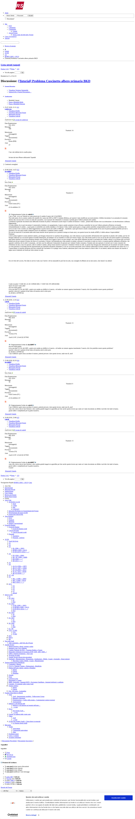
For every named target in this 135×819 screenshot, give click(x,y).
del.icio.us (10, 754)
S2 (13, 600)
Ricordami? (10, 19)
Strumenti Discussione (10, 86)
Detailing (15, 673)
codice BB (9, 777)
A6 (10, 564)
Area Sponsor (9, 516)
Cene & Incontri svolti (19, 532)
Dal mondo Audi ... (19, 711)
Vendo (11, 727)
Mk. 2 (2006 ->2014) (19, 580)
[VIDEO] (8, 782)
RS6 (14, 627)
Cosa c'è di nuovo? (11, 36)
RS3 (14, 611)
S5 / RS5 (11, 618)
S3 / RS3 (11, 604)
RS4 (14, 616)
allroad (15, 593)
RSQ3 (11, 637)
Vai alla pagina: (10, 72)
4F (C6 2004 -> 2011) (19, 570)
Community (12, 29)
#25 (18, 417)
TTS (14, 632)
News (10, 709)
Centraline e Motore (15, 664)
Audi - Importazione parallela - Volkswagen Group (28, 696)
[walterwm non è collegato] (20, 120)
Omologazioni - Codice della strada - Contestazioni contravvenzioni (34, 700)
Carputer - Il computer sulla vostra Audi (21, 684)
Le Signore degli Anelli (20, 723)
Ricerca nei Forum (10, 495)
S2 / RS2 (11, 598)
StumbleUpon (11, 756)
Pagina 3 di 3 (5, 69)
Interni (15, 670)
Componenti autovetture (20, 730)
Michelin (11, 521)
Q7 (14, 591)
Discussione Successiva (25, 741)
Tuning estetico (13, 686)
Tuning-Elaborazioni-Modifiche (15, 662)
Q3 (14, 587)
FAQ (10, 26)
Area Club (8, 500)
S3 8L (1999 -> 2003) (19, 605)
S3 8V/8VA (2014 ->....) (20, 609)
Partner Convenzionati (16, 523)
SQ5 (10, 636)
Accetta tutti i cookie (118, 798)
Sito (6, 24)
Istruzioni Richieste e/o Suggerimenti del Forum (23, 511)
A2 (10, 545)
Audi (14, 718)
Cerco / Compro (14, 736)
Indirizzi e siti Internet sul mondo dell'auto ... (26, 705)
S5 (13, 620)
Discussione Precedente (9, 741)
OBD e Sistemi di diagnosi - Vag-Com (21, 653)
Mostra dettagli (31, 815)
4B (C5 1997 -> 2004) (20, 568)
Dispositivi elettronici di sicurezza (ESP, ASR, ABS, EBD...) (28, 652)
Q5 (14, 589)
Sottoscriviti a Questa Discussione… (20, 92)
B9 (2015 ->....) (17, 561)
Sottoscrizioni (9, 491)
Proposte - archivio (18, 538)
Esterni (15, 671)
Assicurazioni (17, 702)
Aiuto (6, 13)
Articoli (7, 38)
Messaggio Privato (14, 114)
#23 (18, 300)
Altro (14, 732)
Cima (30, 482)
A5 (10, 563)
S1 (9, 596)
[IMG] (12, 780)
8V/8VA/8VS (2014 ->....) (21, 552)
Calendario (12, 27)
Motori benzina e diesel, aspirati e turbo (21, 646)
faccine (9, 779)
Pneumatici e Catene (15, 680)
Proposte (11, 534)
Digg (8, 752)
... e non (15, 707)
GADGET (16, 509)
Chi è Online (9, 493)
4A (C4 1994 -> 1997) (20, 566)
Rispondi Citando (10, 161)
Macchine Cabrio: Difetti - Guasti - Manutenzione (28, 661)
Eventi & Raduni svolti (20, 529)
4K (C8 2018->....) (18, 573)
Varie (10, 695)
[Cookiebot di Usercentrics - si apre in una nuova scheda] (12, 815)
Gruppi (15, 31)
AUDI (7, 53)
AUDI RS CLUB (14, 502)
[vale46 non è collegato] (19, 312)
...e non (15, 719)
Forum (7, 51)
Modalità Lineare (14, 100)
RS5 (14, 621)
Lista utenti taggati (10, 65)
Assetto (11, 675)
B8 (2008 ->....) (17, 559)
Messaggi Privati (10, 489)
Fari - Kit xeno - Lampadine (17, 691)
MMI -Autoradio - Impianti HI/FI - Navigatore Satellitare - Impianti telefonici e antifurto (36, 682)
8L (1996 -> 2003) (18, 548)
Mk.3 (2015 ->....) (18, 582)
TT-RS (15, 634)
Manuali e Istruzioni (19, 698)
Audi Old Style (13, 541)
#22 (18, 170)
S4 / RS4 (11, 612)
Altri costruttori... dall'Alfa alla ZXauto (21, 643)
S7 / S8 (11, 629)
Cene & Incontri (14, 530)
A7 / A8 (11, 575)
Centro (15, 505)
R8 (10, 639)
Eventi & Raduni (10, 525)
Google (9, 758)
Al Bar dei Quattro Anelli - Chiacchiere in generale (24, 721)
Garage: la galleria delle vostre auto (20, 714)
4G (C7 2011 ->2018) (19, 571)
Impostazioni (9, 488)
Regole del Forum (6, 787)
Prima (13, 69)
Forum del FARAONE (16, 514)
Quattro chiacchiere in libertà (14, 693)
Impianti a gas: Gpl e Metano (18, 648)
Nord (14, 504)
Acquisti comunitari (15, 737)
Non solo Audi (9, 641)
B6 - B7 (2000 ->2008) (20, 557)
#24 (18, 360)
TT (10, 577)
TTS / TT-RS (13, 630)
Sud (14, 507)
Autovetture (16, 728)
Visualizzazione (8, 96)
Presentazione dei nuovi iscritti (18, 513)
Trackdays (16, 536)
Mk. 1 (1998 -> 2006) (19, 579)
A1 (10, 543)
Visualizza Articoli (14, 116)
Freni (10, 677)
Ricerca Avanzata (10, 46)
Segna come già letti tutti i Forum (23, 35)
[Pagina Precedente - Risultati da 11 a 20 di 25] (15, 69)
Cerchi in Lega (13, 678)
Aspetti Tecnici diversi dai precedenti (20, 657)
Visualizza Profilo (14, 111)
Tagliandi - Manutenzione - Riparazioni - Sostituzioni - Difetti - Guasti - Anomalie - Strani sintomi (39, 659)
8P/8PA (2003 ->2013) (12, 56)
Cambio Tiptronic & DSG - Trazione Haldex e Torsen (25, 650)
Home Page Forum (11, 497)
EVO (10, 518)
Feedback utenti (14, 734)
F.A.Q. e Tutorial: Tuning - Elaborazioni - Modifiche (25, 666)
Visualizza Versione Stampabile (18, 90)
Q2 (14, 586)
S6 (13, 625)
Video (10, 716)
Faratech (11, 520)
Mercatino (8, 725)
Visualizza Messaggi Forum (17, 112)
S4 (13, 614)
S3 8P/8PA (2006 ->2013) (21, 607)
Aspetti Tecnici (9, 645)
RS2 (14, 602)
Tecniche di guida (14, 655)
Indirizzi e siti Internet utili (17, 703)
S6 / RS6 (11, 623)
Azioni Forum (13, 33)
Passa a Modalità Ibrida (16, 102)
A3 (6, 55)
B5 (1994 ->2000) (18, 555)
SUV (10, 584)
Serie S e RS (9, 595)
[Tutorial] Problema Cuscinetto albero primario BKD (54, 81)
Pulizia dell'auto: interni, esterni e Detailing (22, 668)
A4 (10, 554)
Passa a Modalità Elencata (17, 104)
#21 (18, 107)
